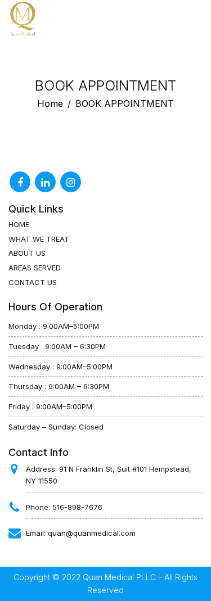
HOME (18, 224)
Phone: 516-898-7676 (64, 507)
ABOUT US (27, 252)
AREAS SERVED (34, 267)
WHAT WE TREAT (38, 238)
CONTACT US (32, 282)
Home (50, 103)
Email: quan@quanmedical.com (81, 532)
